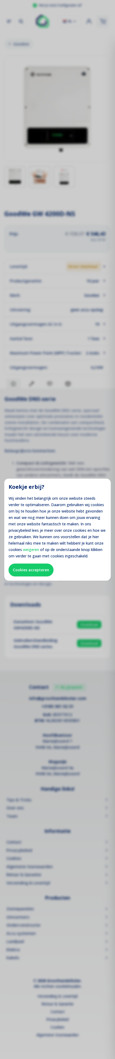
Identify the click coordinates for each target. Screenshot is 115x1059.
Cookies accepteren (31, 569)
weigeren (31, 549)
